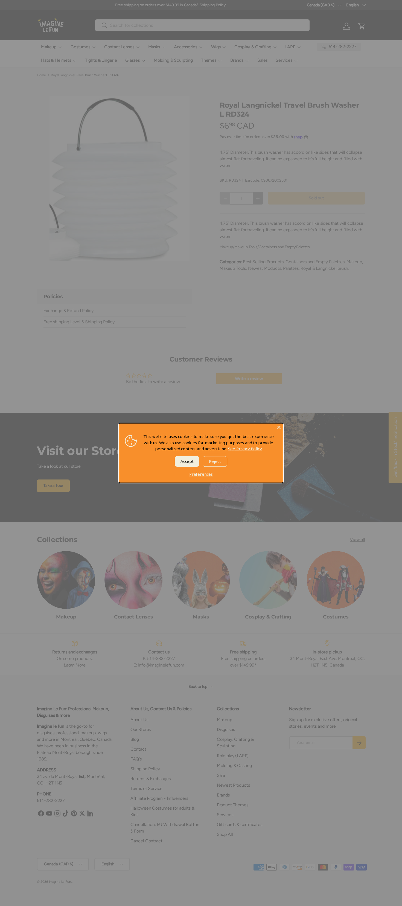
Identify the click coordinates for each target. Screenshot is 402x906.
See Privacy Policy (245, 448)
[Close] (279, 427)
